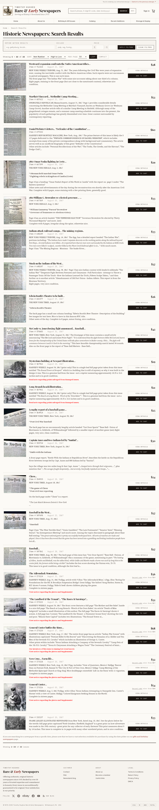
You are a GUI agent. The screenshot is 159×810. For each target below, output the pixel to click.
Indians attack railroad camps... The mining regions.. (56, 230)
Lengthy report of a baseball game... (48, 409)
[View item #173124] (15, 581)
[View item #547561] (15, 556)
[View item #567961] (15, 394)
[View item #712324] (15, 77)
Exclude (60, 43)
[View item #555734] (15, 448)
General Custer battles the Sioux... (46, 627)
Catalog (92, 21)
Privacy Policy (133, 778)
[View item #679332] (15, 142)
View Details (142, 70)
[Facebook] (33, 796)
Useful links (100, 778)
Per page (73, 57)
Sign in (147, 11)
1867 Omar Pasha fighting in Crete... (47, 161)
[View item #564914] (15, 417)
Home (16, 21)
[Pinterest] (18, 796)
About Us (41, 21)
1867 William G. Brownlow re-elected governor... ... (55, 197)
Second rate (137, 577)
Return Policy (133, 775)
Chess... (33, 476)
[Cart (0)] (153, 10)
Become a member (103, 775)
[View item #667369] (15, 210)
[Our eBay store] (25, 796)
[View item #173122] (15, 607)
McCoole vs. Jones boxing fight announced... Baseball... (57, 328)
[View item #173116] (15, 697)
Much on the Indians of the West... (46, 263)
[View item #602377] (15, 309)
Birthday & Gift (66, 21)
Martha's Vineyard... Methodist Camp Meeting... (53, 96)
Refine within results (16, 43)
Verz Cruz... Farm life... (41, 658)
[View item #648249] (15, 244)
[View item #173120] (15, 635)
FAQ (64, 775)
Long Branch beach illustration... (46, 386)
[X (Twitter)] (13, 796)
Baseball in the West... (40, 512)
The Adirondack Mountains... (44, 573)
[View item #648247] (15, 276)
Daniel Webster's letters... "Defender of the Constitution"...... (59, 129)
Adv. (133, 11)
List (93, 57)
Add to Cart (141, 76)
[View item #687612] (15, 109)
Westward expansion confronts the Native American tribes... (59, 63)
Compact (103, 57)
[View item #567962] (15, 369)
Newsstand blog (69, 778)
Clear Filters (145, 47)
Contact (66, 772)
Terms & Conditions (135, 772)
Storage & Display (143, 21)
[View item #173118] (15, 666)
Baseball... (34, 548)
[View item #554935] (15, 484)
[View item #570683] (15, 341)
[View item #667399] (15, 174)
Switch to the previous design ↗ (144, 2)
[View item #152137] (15, 723)
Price (96, 43)
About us (99, 772)
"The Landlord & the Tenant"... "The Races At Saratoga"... (58, 599)
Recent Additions (117, 21)
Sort (29, 57)
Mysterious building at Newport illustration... (52, 361)
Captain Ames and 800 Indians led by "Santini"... (53, 440)
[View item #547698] (15, 520)
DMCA (130, 781)
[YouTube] (38, 796)
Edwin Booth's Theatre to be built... (47, 295)
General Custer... (38, 684)
